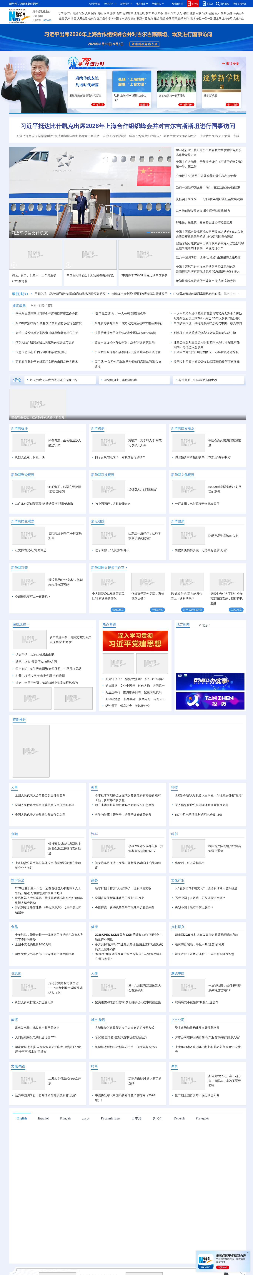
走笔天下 (159, 698)
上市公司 (227, 18)
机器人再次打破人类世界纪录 (34, 1002)
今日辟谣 (101, 907)
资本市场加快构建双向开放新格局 (197, 1027)
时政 (81, 13)
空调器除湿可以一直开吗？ (33, 596)
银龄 (133, 18)
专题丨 (180, 161)
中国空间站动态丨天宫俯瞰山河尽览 (90, 275)
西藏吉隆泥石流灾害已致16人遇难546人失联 (214, 231)
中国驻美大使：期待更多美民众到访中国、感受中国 (208, 323)
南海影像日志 (132, 692)
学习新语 (232, 104)
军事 (198, 13)
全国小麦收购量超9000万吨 (33, 944)
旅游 (156, 18)
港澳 (112, 13)
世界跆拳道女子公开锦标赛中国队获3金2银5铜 (125, 332)
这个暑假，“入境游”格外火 (112, 550)
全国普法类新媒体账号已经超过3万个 (119, 897)
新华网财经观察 (22, 474)
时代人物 (144, 685)
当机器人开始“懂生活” (142, 489)
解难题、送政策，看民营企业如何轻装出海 (204, 222)
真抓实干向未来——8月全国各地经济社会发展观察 (209, 199)
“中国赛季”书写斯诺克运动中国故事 (144, 275)
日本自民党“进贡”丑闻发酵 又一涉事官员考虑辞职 (206, 352)
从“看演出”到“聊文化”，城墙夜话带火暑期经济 (206, 888)
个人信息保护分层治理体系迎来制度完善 (201, 804)
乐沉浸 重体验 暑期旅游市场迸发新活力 (121, 1037)
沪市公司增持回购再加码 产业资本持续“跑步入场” (207, 1037)
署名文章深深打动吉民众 (180, 135)
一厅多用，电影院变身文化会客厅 (197, 503)
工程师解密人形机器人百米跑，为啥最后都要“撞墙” (209, 795)
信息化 (92, 18)
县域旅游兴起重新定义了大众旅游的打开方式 (124, 1027)
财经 (100, 13)
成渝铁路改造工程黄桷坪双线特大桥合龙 (37, 417)
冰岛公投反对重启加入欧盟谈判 (194, 342)
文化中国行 (127, 685)
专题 (236, 135)
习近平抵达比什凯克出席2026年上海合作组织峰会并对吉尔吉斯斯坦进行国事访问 (127, 126)
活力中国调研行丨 (188, 257)
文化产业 (238, 18)
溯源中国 (142, 18)
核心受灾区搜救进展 (219, 236)
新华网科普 (19, 567)
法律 (229, 13)
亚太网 (217, 18)
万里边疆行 (112, 692)
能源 (162, 18)
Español (43, 1118)
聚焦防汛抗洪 (153, 692)
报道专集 (232, 63)
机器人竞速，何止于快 (30, 457)
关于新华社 (94, 3)
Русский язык (110, 1118)
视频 (211, 13)
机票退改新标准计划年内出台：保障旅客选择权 (126, 1046)
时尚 (186, 18)
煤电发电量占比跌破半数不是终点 (37, 1027)
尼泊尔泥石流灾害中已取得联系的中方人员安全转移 (210, 243)
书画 (186, 13)
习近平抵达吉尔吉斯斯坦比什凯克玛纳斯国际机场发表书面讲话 (57, 135)
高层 (75, 13)
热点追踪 (97, 521)
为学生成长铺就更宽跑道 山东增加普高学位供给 (47, 332)
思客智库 (128, 13)
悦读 (192, 18)
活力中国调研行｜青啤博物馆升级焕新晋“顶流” (45, 1095)
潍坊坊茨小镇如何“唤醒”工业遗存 (196, 1002)
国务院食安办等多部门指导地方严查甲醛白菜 (44, 953)
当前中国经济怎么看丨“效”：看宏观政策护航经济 (208, 187)
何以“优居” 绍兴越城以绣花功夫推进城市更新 (45, 342)
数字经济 (102, 18)
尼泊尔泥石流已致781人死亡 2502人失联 (201, 318)
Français (65, 1118)
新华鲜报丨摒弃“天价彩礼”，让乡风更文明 (123, 888)
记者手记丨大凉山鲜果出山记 (35, 654)
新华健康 (177, 521)
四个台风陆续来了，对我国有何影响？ (120, 457)
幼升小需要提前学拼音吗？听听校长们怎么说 (124, 804)
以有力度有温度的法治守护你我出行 (53, 379)
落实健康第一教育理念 (172, 95)
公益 (199, 18)
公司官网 (37, 16)
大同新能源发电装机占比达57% (35, 1037)
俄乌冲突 (126, 705)
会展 (168, 18)
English (22, 1118)
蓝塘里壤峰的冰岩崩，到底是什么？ (199, 248)
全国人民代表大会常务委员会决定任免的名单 (44, 804)
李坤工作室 (157, 609)
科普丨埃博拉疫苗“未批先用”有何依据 (40, 675)
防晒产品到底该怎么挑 (223, 535)
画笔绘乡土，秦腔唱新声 (120, 379)
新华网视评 (19, 428)
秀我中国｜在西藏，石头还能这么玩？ (200, 897)
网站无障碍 (177, 3)
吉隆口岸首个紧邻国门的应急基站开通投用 (139, 293)
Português (202, 1118)
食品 (73, 18)
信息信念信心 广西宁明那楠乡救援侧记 (41, 352)
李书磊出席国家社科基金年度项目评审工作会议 (47, 313)
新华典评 (130, 698)
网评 (106, 13)
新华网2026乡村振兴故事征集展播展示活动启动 (206, 934)
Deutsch (179, 1118)
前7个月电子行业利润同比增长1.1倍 (198, 814)
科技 (154, 13)
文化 (179, 13)
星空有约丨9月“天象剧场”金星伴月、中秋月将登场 (48, 668)
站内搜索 (224, 3)
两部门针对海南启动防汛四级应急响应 (210, 266)
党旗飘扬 (111, 685)
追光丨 (20, 682)
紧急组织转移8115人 (226, 271)
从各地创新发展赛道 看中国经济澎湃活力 (203, 210)
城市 (150, 18)
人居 (94, 973)
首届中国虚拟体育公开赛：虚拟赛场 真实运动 (125, 342)
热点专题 (109, 624)
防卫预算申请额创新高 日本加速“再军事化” (203, 457)
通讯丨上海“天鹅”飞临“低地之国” (37, 661)
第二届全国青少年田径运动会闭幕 (197, 1095)
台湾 (119, 13)
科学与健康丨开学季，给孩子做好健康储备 (123, 814)
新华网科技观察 (102, 474)
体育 (173, 13)
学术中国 (113, 18)
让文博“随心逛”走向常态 (30, 550)
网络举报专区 (239, 3)
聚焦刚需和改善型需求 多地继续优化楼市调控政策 (128, 1002)
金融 (61, 18)
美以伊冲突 (142, 705)
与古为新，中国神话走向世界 (198, 379)
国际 (93, 13)
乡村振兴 (124, 18)
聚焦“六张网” (133, 678)
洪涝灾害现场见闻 (194, 271)
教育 (148, 13)
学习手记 (98, 104)
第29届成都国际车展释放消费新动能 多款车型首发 (49, 323)
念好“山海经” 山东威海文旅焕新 (220, 257)
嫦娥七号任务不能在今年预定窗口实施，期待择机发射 (226, 598)
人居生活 (82, 18)
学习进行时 (65, 13)
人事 (87, 13)
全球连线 (139, 13)
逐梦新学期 (210, 95)
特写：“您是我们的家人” (145, 135)
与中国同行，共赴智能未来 (113, 503)
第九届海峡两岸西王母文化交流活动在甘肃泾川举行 (129, 323)
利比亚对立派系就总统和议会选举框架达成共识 (205, 332)
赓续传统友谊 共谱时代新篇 (85, 95)
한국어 (158, 1118)
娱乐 (180, 18)
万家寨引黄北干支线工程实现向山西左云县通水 (47, 361)
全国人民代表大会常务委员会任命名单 (40, 795)
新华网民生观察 (22, 521)
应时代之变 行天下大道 (215, 135)
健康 (192, 13)
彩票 (174, 18)
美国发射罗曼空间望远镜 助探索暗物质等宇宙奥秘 (207, 361)
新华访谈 (97, 428)
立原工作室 (236, 609)
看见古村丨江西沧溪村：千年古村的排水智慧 (204, 953)
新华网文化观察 (182, 474)
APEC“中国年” (154, 678)
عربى (86, 1118)
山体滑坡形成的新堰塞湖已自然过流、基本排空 (204, 293)
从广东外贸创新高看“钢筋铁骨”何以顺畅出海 (44, 503)
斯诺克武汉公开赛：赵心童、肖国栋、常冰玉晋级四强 (224, 1080)
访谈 (204, 13)
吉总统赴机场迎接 (114, 135)
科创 (160, 13)
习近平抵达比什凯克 (29, 233)
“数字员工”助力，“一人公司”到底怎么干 (120, 313)
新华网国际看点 (182, 428)
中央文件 (239, 13)
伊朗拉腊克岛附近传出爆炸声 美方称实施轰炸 (206, 280)
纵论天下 (111, 705)
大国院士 (159, 685)
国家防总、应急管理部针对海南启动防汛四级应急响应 (70, 293)
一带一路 (207, 18)
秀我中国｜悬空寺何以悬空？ (194, 907)
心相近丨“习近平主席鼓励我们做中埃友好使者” (206, 175)
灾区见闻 (234, 318)
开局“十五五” (113, 678)
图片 (217, 13)
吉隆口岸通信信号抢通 (191, 236)
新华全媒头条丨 (60, 637)
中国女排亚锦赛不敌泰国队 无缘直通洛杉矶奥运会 (128, 352)
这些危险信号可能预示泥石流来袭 (132, 907)
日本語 (137, 1118)
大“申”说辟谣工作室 (192, 609)
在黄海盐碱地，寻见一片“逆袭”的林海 (199, 944)
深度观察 (19, 624)
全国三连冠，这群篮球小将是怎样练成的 (51, 682)
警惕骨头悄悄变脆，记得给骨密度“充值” (201, 550)
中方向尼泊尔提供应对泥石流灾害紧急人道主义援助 (208, 313)
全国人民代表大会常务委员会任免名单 (40, 814)
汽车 (67, 18)
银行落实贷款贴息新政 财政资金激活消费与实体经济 (65, 848)
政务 (223, 13)
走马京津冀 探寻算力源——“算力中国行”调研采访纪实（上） (65, 988)
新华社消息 (112, 698)
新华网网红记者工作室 (107, 567)
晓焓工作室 (118, 609)
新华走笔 (145, 698)
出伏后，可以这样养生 (190, 862)
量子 (167, 13)
